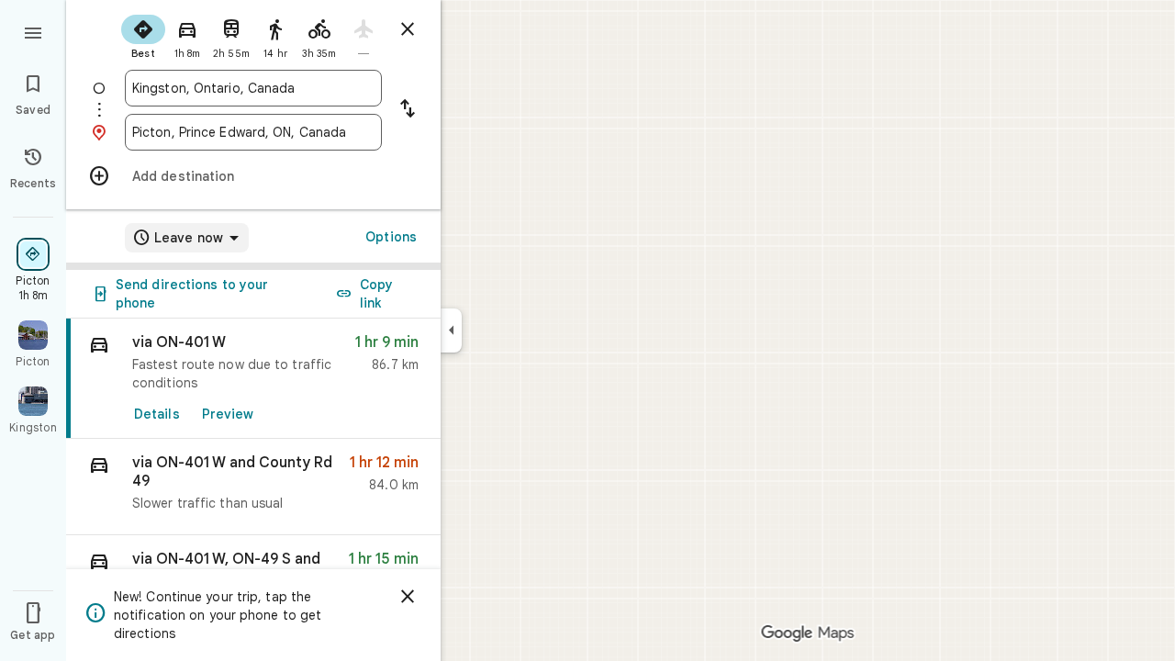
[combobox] (253, 88)
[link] (253, 379)
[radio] (143, 35)
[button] (253, 487)
